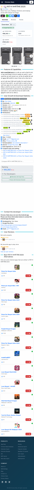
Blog (2, 471)
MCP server (4, 456)
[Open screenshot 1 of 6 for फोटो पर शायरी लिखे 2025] (6, 55)
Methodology (4, 468)
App (11, 9)
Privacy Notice (4, 478)
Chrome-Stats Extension (7, 446)
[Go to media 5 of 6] (20, 66)
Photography (8, 98)
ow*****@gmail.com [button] (13, 139)
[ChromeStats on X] (9, 482)
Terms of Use (4, 476)
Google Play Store (7, 27)
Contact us (4, 473)
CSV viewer (21, 453)
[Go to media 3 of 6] (16, 66)
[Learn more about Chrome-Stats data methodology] (20, 144)
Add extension (21, 456)
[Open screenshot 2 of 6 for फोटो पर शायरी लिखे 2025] (17, 55)
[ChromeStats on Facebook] (5, 482)
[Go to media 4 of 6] (18, 66)
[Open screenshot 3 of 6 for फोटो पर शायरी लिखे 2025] (29, 55)
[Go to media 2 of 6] (14, 66)
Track (13, 24)
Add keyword (21, 458)
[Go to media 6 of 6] (22, 66)
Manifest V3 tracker (23, 451)
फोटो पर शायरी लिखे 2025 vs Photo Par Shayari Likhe (18, 150)
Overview (5, 19)
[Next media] (31, 56)
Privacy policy (10, 141)
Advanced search (22, 446)
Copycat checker (22, 449)
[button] (2, 2)
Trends (21, 19)
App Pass (3, 444)
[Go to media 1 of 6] (12, 66)
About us (3, 466)
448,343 (13, 103)
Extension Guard (5, 449)
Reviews (13, 19)
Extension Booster (5, 451)
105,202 (9, 169)
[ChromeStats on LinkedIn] (2, 482)
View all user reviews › (7, 251)
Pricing (19, 444)
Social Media (23, 98)
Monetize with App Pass (17, 176)
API (2, 453)
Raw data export (5, 458)
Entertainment (15, 98)
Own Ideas (5, 9)
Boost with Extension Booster (17, 179)
